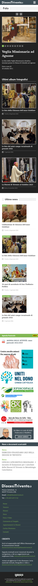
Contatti (6, 532)
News (5, 514)
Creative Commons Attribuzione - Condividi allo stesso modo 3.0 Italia (19, 581)
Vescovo (6, 507)
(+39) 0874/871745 (11, 498)
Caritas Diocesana (9, 528)
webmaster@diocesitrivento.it (24, 556)
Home (5, 504)
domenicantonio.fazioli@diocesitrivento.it (17, 547)
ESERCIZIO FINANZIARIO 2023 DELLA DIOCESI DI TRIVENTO (18, 452)
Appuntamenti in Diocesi (11, 525)
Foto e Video (7, 518)
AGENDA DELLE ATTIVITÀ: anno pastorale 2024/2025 (19, 341)
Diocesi (5, 511)
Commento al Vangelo (10, 521)
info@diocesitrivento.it (15, 495)
